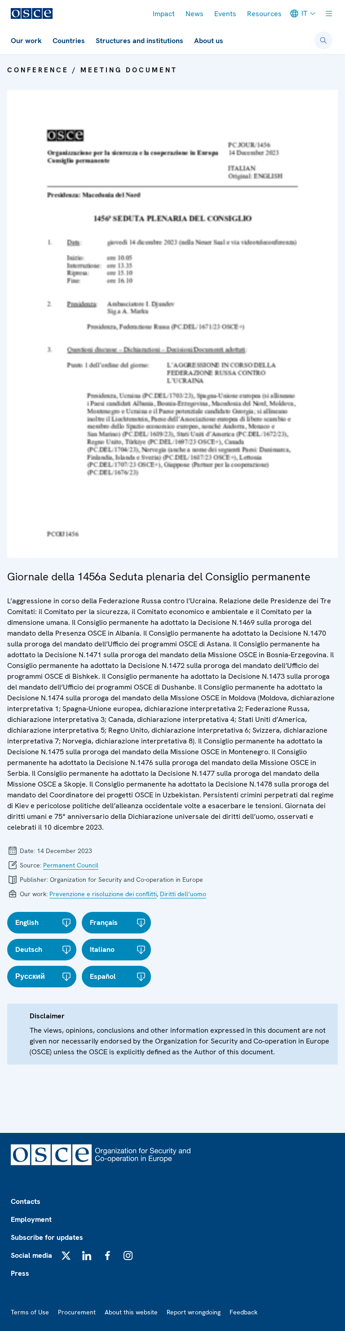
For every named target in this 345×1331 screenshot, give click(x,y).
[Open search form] (323, 40)
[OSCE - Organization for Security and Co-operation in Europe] (32, 13)
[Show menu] (329, 13)
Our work (26, 40)
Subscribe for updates (47, 1237)
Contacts (25, 1201)
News (194, 13)
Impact (164, 13)
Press (20, 1273)
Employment (31, 1219)
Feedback (243, 1312)
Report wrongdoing (194, 1312)
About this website (131, 1312)
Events (225, 13)
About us (208, 40)
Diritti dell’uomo (183, 894)
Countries (69, 40)
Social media (31, 1255)
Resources (264, 13)
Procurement (77, 1312)
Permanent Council (70, 865)
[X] (66, 1255)
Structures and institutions (139, 40)
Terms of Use (30, 1312)
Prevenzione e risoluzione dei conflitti (103, 894)
